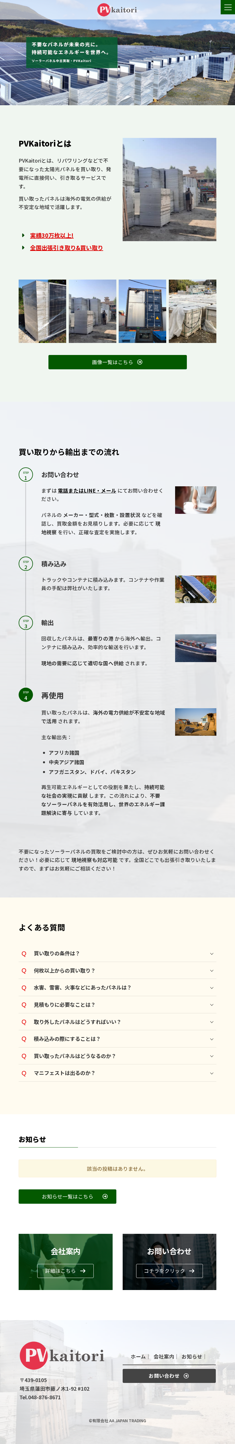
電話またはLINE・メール (87, 490)
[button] (117, 362)
